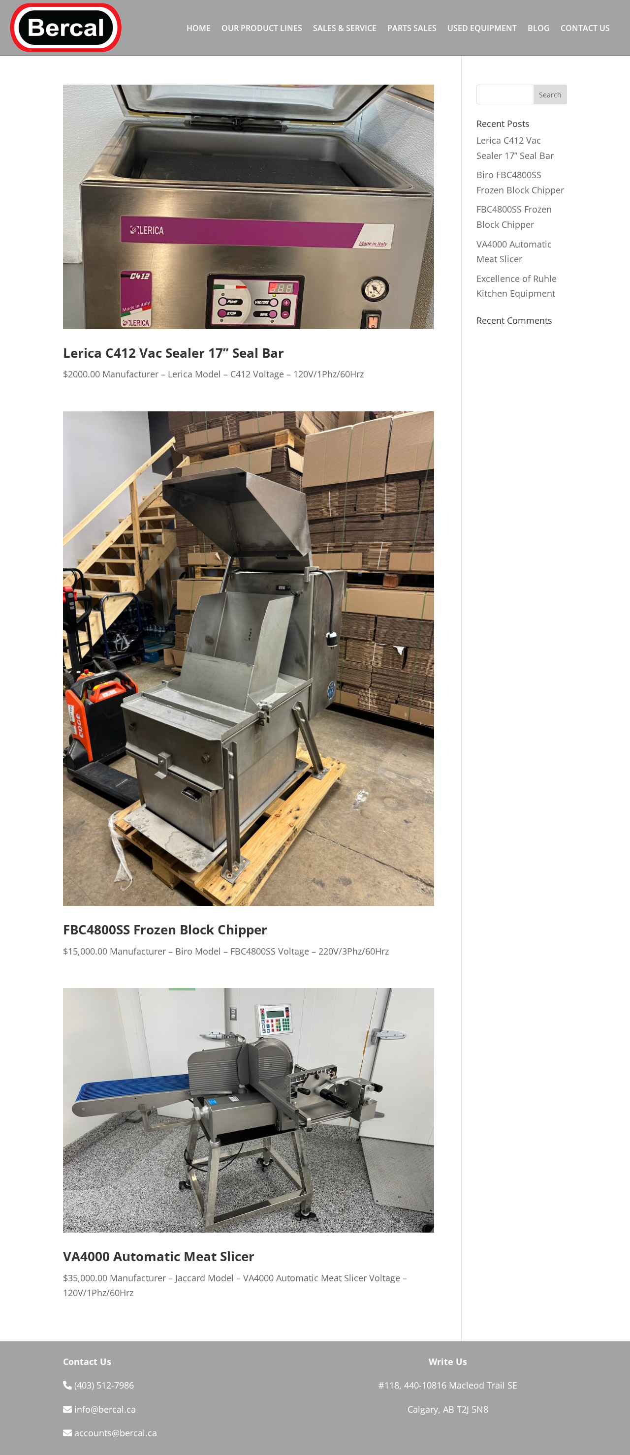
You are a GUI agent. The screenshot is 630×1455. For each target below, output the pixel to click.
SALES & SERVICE (345, 29)
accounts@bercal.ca (115, 1433)
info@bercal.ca (105, 1409)
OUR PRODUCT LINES (261, 29)
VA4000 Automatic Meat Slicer (158, 1256)
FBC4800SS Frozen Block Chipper (165, 929)
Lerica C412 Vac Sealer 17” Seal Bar (173, 353)
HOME (199, 29)
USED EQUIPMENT (482, 29)
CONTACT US (585, 29)
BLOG (539, 29)
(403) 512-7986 (104, 1385)
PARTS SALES (412, 29)
